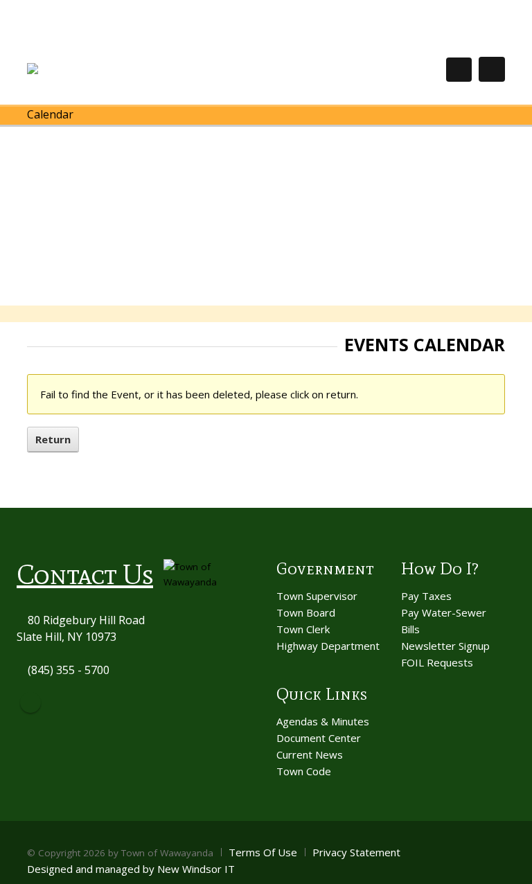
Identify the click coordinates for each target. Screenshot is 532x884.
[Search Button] (459, 70)
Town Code (303, 771)
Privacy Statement (356, 852)
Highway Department (328, 646)
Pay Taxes (426, 596)
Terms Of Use (263, 852)
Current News (309, 754)
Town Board (305, 612)
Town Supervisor (316, 596)
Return (53, 439)
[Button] (492, 69)
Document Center (318, 738)
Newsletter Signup (445, 646)
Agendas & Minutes (322, 721)
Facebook (30, 702)
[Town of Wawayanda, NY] (78, 69)
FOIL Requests (437, 662)
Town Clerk (303, 629)
